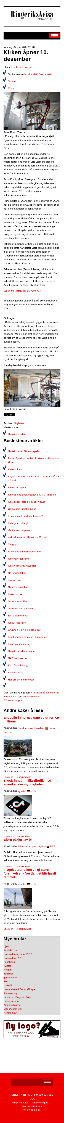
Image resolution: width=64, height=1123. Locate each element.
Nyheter (19, 423)
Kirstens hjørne (12, 1004)
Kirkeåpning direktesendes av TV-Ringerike (32, 494)
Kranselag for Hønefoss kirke (24, 551)
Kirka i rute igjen (17, 622)
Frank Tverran (24, 67)
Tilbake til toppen (13, 700)
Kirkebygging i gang (19, 644)
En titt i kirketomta (18, 615)
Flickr (7, 981)
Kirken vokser (15, 594)
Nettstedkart (10, 1012)
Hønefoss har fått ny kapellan (24, 451)
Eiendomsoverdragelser (30, 728)
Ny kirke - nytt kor (18, 587)
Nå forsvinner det (17, 658)
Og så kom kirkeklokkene (22, 508)
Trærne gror (15, 580)
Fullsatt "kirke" (16, 672)
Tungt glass (14, 544)
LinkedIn (8, 985)
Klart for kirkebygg (18, 665)
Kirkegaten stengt (18, 523)
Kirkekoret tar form (18, 558)
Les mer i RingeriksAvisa (17, 776)
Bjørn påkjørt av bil (18, 839)
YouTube (9, 973)
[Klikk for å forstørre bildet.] (32, 111)
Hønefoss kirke (16, 434)
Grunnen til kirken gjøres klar (24, 629)
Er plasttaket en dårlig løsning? (25, 516)
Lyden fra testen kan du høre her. (22, 290)
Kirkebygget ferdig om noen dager (27, 501)
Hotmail (8, 969)
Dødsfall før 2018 (13, 958)
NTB (33, 791)
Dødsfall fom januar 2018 (18, 954)
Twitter (7, 965)
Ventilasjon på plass (19, 530)
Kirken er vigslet (17, 487)
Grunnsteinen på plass (20, 608)
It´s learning (10, 993)
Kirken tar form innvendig (22, 565)
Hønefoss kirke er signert (22, 651)
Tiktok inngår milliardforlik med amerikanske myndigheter (27, 782)
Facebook (9, 961)
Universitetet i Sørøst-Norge (19, 989)
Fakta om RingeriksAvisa (17, 997)
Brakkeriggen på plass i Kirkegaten (27, 636)
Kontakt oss (10, 950)
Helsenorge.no (12, 1001)
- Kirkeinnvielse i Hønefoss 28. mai (27, 537)
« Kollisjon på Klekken (42, 692)
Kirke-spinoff (15, 469)
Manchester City (13, 1008)
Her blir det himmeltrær (21, 679)
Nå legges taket (17, 572)
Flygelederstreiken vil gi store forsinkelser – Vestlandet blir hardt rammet (30, 873)
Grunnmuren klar (17, 601)
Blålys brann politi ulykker (31, 846)
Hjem (6, 946)
